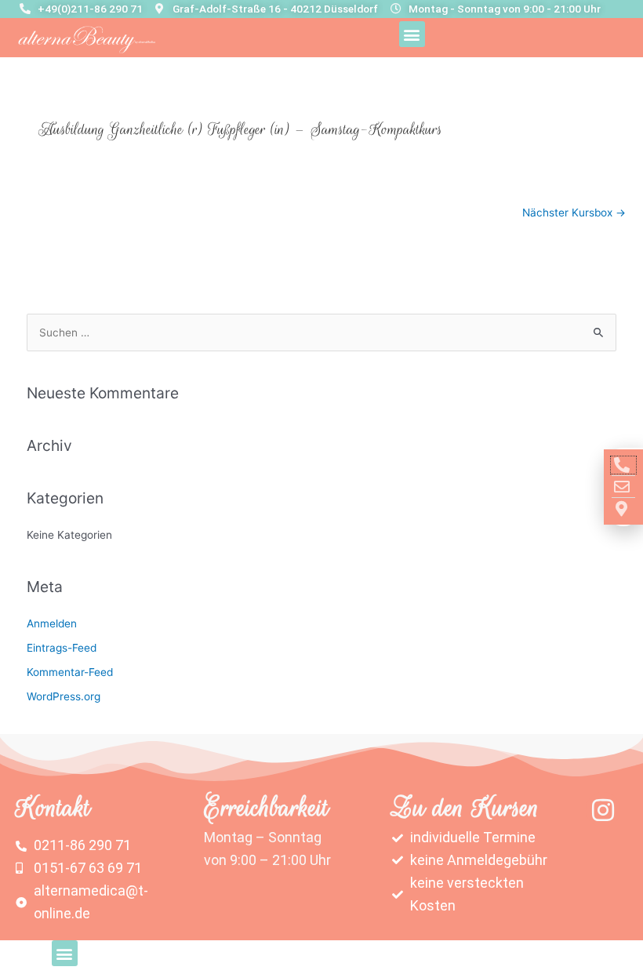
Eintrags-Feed (61, 647)
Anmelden (52, 623)
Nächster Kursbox (574, 212)
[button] (412, 34)
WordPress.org (63, 696)
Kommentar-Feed (70, 672)
